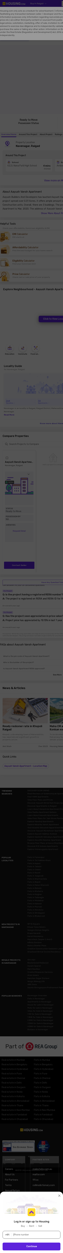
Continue (31, 1246)
